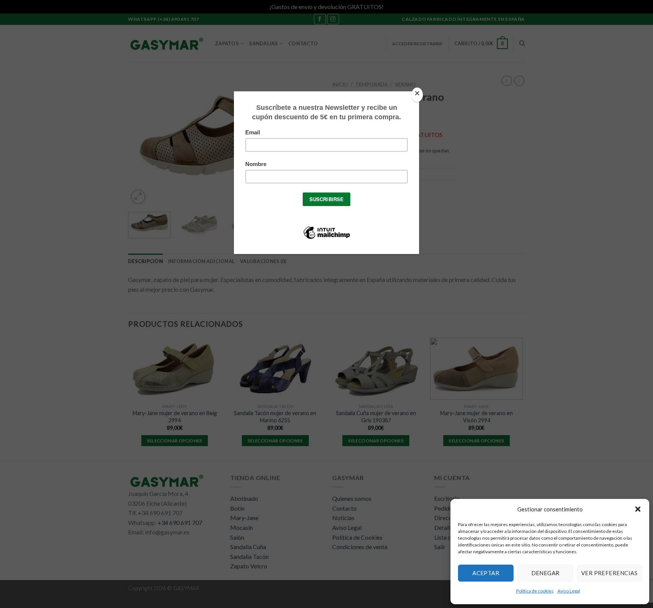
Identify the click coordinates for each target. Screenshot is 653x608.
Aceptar (485, 573)
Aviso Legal (568, 591)
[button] (638, 509)
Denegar (545, 573)
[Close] (417, 95)
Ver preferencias (609, 573)
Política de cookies (535, 591)
